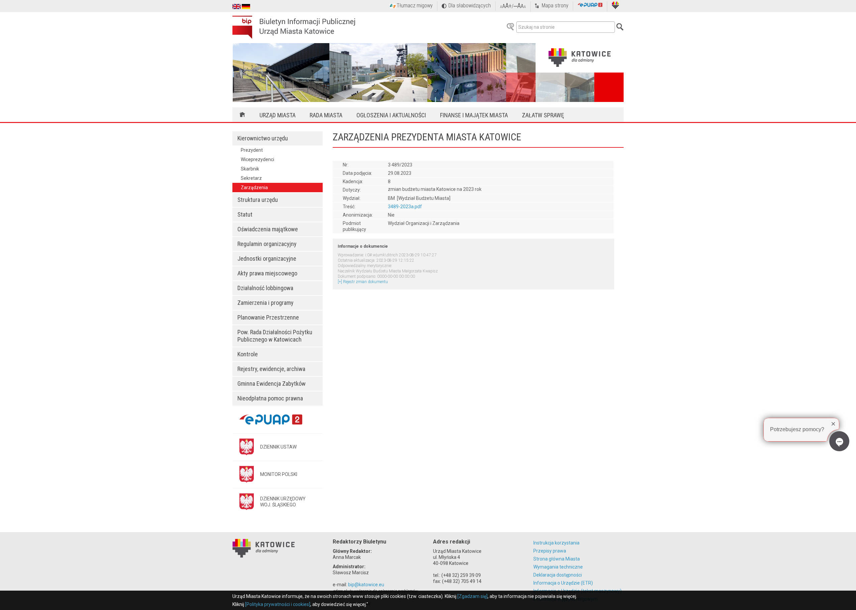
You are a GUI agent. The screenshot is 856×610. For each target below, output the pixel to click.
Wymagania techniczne (558, 567)
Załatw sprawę (543, 115)
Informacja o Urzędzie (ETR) (563, 583)
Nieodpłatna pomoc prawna (270, 398)
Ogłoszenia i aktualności (391, 115)
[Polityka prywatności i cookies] (277, 604)
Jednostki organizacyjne (266, 258)
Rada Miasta (326, 115)
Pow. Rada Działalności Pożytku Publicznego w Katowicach (274, 336)
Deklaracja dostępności (557, 575)
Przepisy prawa (549, 551)
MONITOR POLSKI (278, 474)
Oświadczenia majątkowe (267, 229)
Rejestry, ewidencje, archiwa (271, 368)
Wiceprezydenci (257, 159)
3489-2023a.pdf (405, 206)
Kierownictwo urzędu (262, 138)
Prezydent (252, 150)
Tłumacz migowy (415, 5)
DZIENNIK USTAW (278, 447)
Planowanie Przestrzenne (268, 317)
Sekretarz (251, 178)
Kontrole (247, 354)
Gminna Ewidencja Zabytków (271, 383)
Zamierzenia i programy (265, 302)
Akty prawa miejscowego (267, 273)
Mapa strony (555, 5)
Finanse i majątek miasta (474, 115)
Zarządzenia (254, 187)
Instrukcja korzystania (556, 542)
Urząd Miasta (277, 115)
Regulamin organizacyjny (267, 243)
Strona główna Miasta (556, 559)
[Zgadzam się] (472, 596)
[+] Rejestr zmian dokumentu (363, 281)
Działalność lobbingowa (265, 287)
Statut (244, 214)
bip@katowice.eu (366, 584)
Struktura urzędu (257, 199)
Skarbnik (250, 168)
